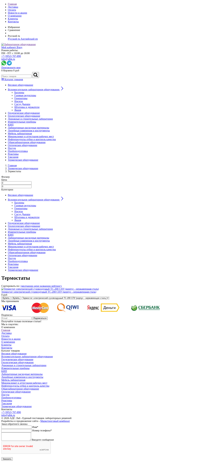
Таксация (13, 157)
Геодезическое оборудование (24, 113)
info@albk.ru (8, 59)
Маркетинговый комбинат (55, 421)
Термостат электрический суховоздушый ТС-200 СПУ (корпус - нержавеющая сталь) (48, 291)
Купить (6, 298)
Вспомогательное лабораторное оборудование (27, 356)
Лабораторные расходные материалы (28, 127)
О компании (15, 15)
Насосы (18, 101)
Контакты (13, 21)
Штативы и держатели (27, 107)
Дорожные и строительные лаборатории (30, 118)
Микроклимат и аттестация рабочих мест (31, 136)
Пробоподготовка (18, 151)
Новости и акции (17, 12)
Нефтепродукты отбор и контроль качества (32, 139)
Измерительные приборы (22, 121)
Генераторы (20, 98)
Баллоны (19, 92)
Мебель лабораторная (20, 133)
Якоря (17, 110)
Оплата (12, 9)
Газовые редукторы (25, 95)
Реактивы (13, 154)
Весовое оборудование (20, 85)
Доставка (13, 7)
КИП (11, 124)
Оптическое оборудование (22, 145)
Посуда (12, 148)
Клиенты (13, 18)
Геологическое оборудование (24, 116)
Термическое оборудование (23, 160)
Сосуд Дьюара (22, 104)
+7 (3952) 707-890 (11, 56)
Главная (12, 4)
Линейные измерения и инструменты (29, 130)
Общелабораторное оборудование (27, 142)
